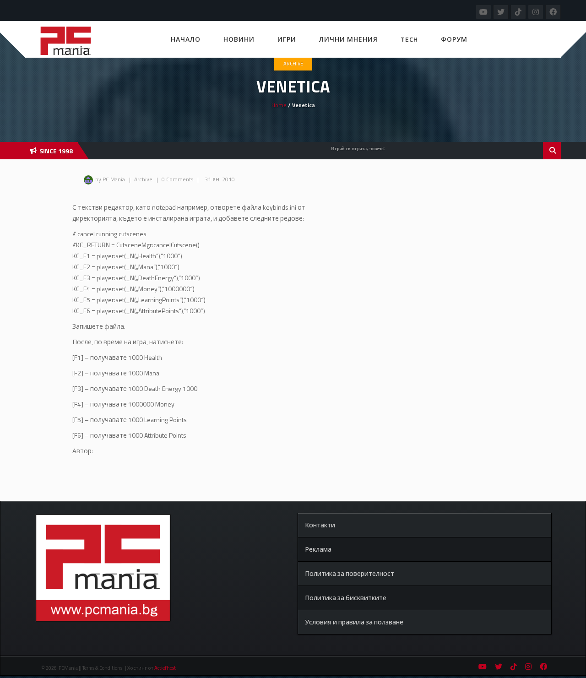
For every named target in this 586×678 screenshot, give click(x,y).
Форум (454, 39)
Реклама (318, 549)
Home (279, 105)
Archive (293, 63)
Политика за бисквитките (345, 597)
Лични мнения (348, 39)
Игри (286, 39)
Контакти (320, 525)
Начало (186, 39)
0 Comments (177, 179)
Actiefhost (165, 668)
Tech (409, 39)
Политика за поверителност (349, 573)
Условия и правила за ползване (354, 622)
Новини (239, 39)
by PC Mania (110, 179)
